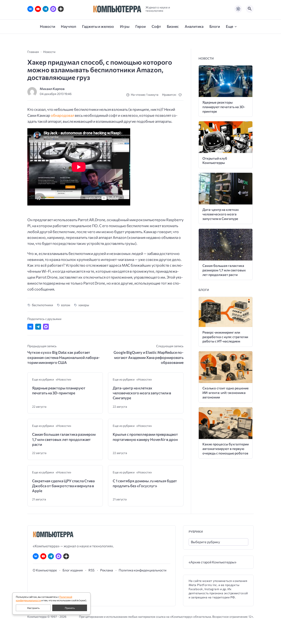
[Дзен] (61, 9)
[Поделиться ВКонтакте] (30, 327)
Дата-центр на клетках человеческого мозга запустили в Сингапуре (142, 393)
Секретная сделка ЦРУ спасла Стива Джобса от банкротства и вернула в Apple (63, 486)
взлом (65, 305)
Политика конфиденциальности (142, 570)
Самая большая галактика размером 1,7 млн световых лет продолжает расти (64, 439)
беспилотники (42, 305)
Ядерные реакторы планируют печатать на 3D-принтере (58, 390)
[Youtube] (38, 9)
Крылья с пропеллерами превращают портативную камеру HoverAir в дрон (145, 436)
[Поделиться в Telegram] (38, 327)
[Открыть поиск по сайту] (250, 9)
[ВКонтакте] (30, 9)
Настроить (33, 607)
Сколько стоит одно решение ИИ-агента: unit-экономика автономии (225, 392)
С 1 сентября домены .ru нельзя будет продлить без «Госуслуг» (145, 483)
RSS (91, 570)
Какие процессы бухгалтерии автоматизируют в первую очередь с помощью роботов (225, 448)
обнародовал (62, 115)
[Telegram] (46, 9)
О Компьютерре (45, 570)
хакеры (83, 305)
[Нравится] (180, 95)
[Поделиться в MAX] (46, 327)
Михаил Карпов (52, 89)
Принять (70, 607)
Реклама (106, 570)
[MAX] (53, 9)
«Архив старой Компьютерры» (212, 562)
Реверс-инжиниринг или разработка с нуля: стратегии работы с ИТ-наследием (225, 336)
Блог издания (73, 570)
